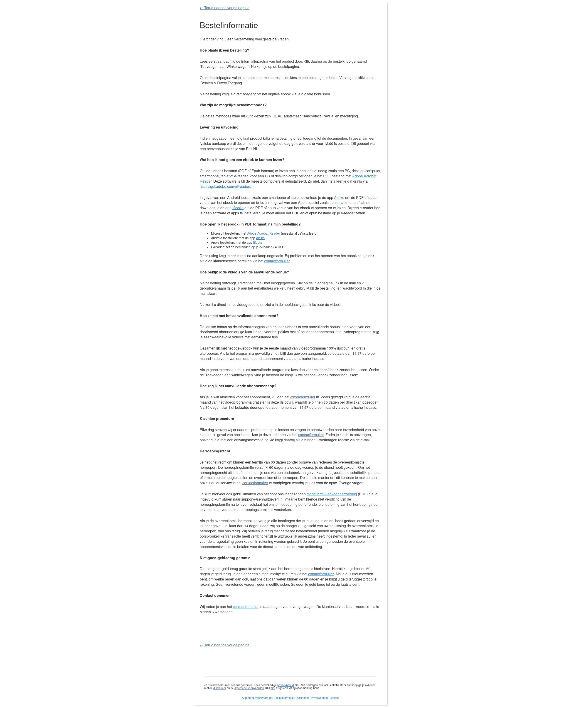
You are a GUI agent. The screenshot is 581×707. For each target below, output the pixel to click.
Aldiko (339, 197)
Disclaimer (302, 698)
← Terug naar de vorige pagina (224, 7)
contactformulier (277, 260)
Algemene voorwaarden (257, 698)
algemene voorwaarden (249, 688)
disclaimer (219, 688)
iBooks (238, 207)
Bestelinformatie (284, 698)
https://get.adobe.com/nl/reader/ (225, 186)
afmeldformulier (302, 396)
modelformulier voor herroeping (332, 493)
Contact (334, 698)
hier (273, 688)
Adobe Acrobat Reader (263, 233)
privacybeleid (285, 685)
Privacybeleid (319, 698)
